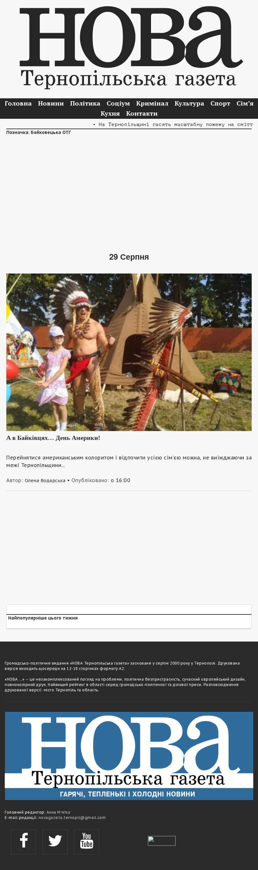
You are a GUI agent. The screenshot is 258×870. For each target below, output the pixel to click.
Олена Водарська (45, 480)
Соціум (118, 103)
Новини (51, 103)
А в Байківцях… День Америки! (53, 437)
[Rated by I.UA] (162, 840)
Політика (85, 103)
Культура (189, 103)
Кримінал (152, 103)
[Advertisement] (129, 189)
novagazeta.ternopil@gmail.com (72, 817)
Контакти (142, 113)
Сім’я (245, 103)
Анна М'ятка (58, 812)
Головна (18, 103)
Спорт (220, 103)
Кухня (110, 113)
